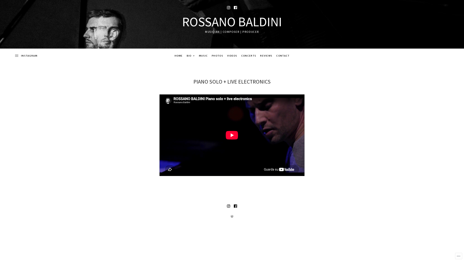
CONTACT (282, 55)
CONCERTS (248, 55)
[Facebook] (235, 7)
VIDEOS (232, 55)
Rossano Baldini (232, 21)
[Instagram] (228, 7)
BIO (188, 56)
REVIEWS (266, 55)
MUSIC (203, 55)
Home (179, 55)
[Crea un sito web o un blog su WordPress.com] (232, 216)
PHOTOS (217, 55)
